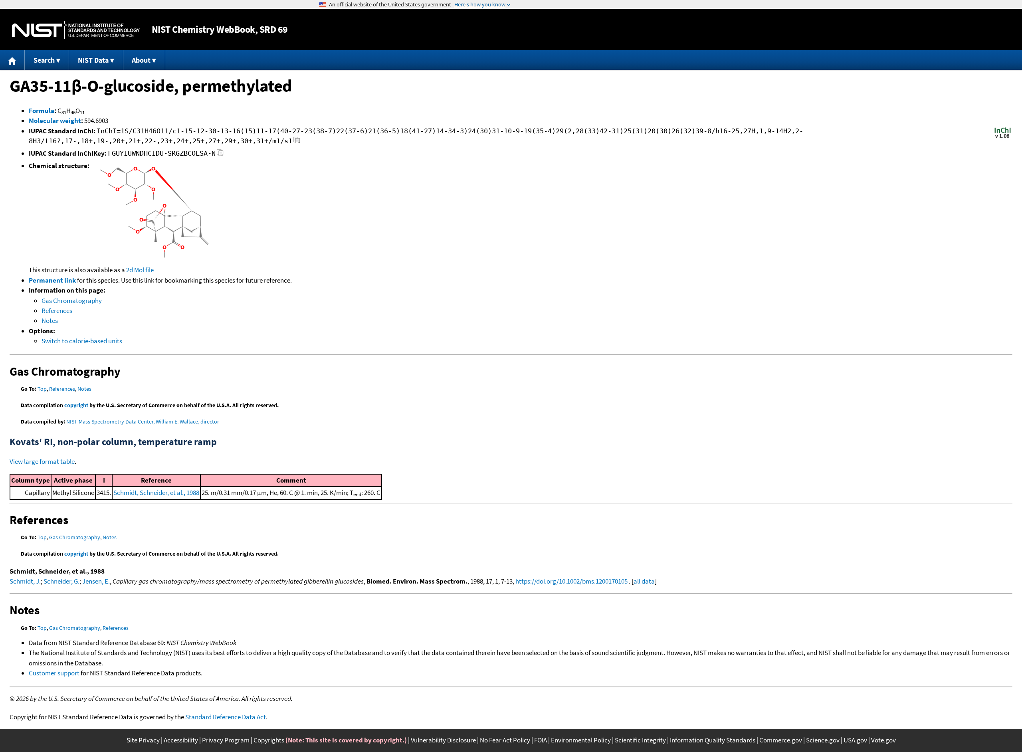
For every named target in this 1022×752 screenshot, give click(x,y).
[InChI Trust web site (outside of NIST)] (1002, 137)
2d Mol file (140, 269)
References (57, 310)
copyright (76, 405)
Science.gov (823, 740)
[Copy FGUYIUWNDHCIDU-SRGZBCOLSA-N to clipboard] (220, 154)
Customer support (54, 673)
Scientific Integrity (640, 740)
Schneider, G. (61, 581)
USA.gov (855, 740)
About (141, 60)
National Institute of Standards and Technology (76, 30)
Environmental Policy (581, 740)
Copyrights (269, 740)
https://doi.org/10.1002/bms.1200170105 (571, 581)
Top (42, 388)
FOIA (540, 740)
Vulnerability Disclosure (443, 740)
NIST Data (93, 60)
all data (644, 581)
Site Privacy (143, 740)
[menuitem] (12, 60)
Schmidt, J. (25, 581)
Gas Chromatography (72, 300)
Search (44, 60)
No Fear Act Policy (505, 740)
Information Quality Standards (712, 740)
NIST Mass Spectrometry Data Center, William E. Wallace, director (142, 421)
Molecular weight (55, 120)
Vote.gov (883, 740)
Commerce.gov (780, 740)
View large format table (42, 461)
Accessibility (181, 740)
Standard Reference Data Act (225, 716)
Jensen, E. (96, 581)
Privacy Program (226, 740)
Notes (50, 320)
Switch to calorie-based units (82, 340)
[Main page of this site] (12, 60)
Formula (41, 110)
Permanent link (52, 280)
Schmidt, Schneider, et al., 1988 (156, 492)
